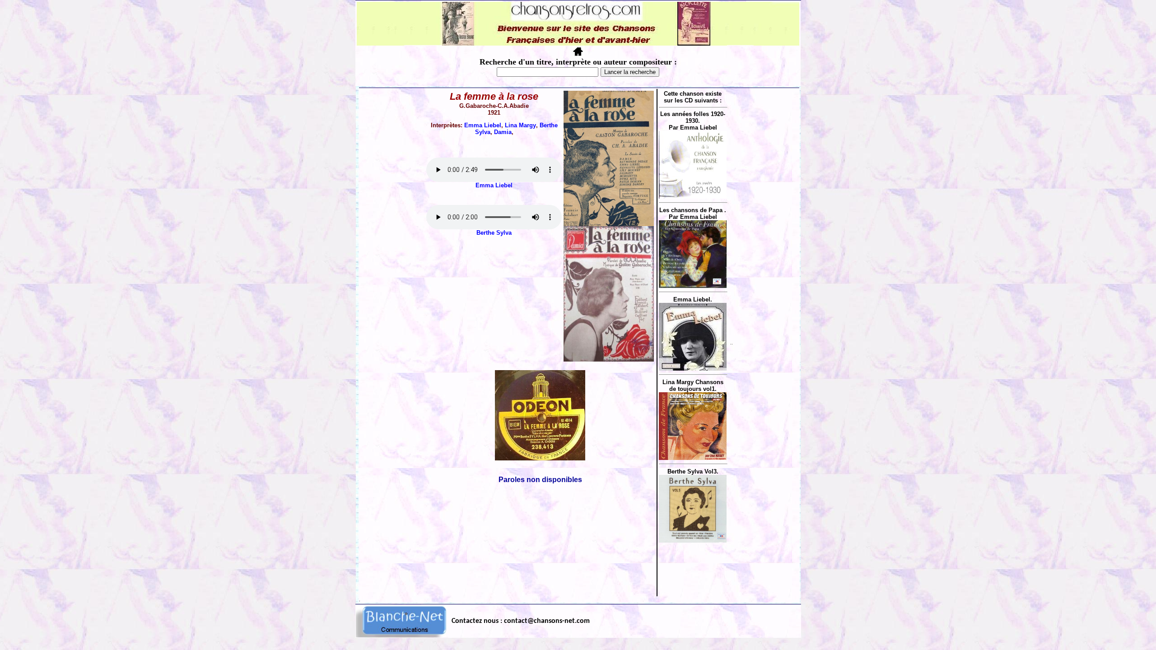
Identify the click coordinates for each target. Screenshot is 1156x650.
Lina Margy (520, 125)
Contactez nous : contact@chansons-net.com (521, 621)
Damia (503, 132)
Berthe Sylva (494, 232)
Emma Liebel (482, 125)
